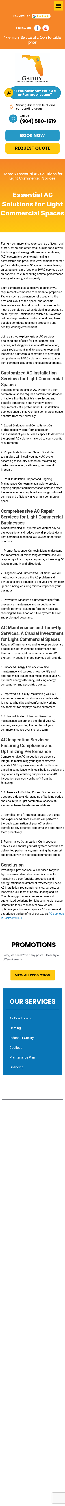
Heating (15, 1028)
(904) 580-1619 (38, 121)
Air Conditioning (21, 1018)
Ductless (16, 1047)
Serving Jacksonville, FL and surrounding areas (35, 107)
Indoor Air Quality (22, 1038)
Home (8, 173)
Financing (16, 1067)
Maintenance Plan (22, 1057)
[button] (58, 6)
